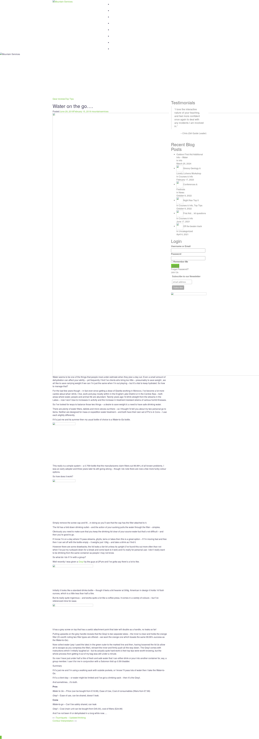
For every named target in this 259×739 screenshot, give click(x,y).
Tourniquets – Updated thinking (71, 717)
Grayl (81, 561)
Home (116, 3)
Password (176, 253)
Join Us (174, 272)
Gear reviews (59, 98)
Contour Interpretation (63, 720)
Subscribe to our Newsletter (186, 276)
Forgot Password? (180, 269)
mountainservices (100, 111)
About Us (120, 22)
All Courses (122, 9)
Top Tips (69, 98)
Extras (117, 41)
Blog (115, 29)
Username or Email (180, 246)
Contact (118, 35)
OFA (115, 16)
